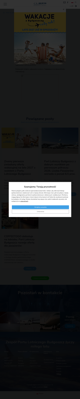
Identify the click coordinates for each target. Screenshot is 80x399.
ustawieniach (24, 201)
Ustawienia (40, 211)
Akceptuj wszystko (40, 207)
